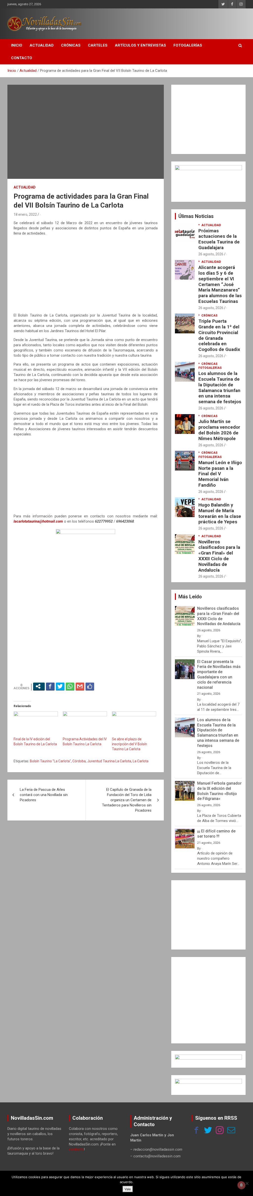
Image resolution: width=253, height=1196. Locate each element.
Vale (128, 1189)
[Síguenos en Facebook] (196, 1130)
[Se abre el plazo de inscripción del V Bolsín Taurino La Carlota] (134, 724)
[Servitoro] (208, 1081)
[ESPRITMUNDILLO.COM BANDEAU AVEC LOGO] (208, 1057)
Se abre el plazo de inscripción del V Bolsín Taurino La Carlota (129, 744)
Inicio (16, 45)
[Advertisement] (86, 274)
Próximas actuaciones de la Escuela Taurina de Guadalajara (219, 239)
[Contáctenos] (231, 1130)
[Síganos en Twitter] (208, 1130)
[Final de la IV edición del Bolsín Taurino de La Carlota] (36, 724)
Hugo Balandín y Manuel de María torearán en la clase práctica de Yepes (219, 513)
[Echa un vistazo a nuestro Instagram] (220, 1130)
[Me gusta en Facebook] (89, 686)
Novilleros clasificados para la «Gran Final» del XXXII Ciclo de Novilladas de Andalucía (219, 556)
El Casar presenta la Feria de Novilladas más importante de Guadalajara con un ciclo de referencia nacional (219, 674)
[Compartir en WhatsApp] (70, 686)
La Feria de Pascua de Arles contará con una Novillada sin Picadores (44, 794)
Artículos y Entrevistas (140, 45)
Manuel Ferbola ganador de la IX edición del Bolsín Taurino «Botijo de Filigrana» (219, 791)
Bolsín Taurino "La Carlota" (50, 761)
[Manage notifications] (241, 1185)
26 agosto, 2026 (210, 254)
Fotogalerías (187, 45)
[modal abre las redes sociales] (39, 686)
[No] (246, 1183)
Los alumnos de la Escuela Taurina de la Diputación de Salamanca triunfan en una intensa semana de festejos (219, 387)
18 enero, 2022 (25, 214)
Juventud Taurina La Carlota (109, 761)
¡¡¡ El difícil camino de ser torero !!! (216, 834)
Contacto (21, 58)
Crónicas (71, 45)
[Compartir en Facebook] (50, 686)
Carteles (97, 45)
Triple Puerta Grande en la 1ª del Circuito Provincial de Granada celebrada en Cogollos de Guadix (219, 335)
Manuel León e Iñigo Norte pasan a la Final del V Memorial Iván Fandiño (220, 474)
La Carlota (140, 761)
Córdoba (79, 761)
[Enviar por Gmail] (80, 686)
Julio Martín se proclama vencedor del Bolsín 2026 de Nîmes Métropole (219, 430)
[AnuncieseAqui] (208, 167)
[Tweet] (60, 686)
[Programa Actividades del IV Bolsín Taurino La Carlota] (85, 724)
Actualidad (42, 45)
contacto (76, 1149)
